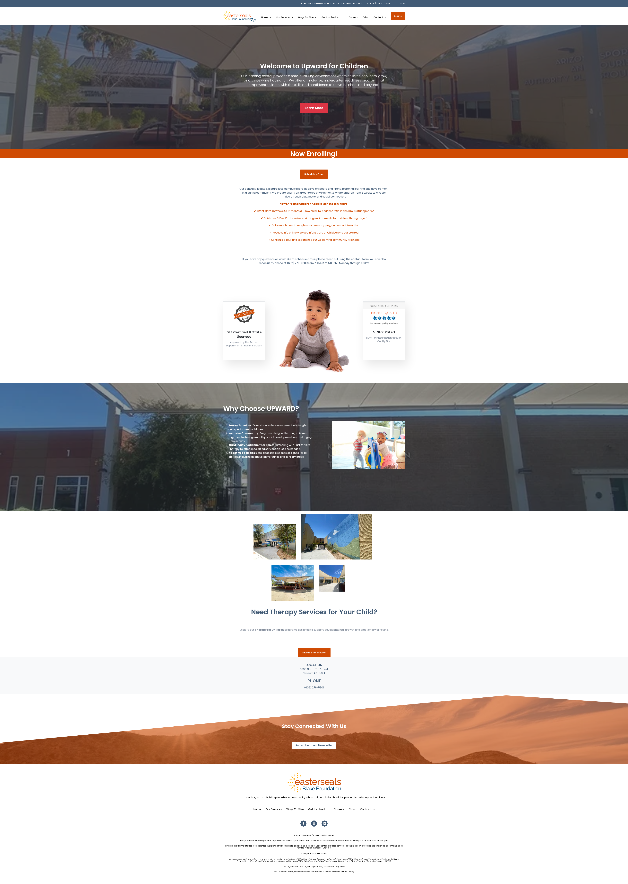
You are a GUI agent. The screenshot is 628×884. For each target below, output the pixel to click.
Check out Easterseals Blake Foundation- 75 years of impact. (331, 3)
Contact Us (380, 17)
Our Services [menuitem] (274, 809)
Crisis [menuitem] (352, 809)
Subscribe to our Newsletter (314, 745)
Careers (353, 17)
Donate (398, 16)
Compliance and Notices (314, 853)
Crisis (365, 17)
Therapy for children (314, 652)
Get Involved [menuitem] (316, 809)
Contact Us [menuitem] (367, 809)
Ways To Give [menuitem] (295, 809)
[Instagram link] (314, 824)
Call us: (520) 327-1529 (378, 3)
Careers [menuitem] (339, 809)
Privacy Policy (347, 871)
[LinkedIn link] (325, 824)
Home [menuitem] (257, 809)
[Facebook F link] (303, 824)
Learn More (314, 108)
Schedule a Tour (314, 174)
